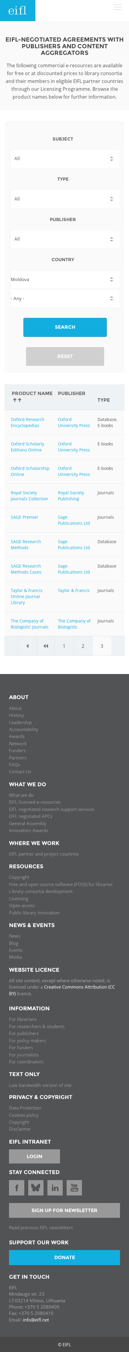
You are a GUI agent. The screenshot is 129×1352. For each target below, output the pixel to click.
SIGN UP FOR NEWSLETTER (65, 1210)
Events (15, 950)
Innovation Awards (28, 830)
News (14, 936)
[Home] (17, 10)
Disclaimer (20, 1129)
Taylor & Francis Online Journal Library (27, 596)
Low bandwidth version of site (40, 1085)
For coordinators (26, 1062)
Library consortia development (41, 891)
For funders (21, 1047)
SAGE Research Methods (26, 544)
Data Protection (25, 1108)
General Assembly (27, 823)
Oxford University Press (74, 422)
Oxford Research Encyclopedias (27, 422)
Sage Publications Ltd (74, 520)
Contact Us (20, 771)
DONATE (64, 1257)
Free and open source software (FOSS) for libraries (60, 884)
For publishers (24, 1033)
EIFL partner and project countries (44, 854)
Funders (17, 750)
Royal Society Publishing (71, 496)
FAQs (14, 764)
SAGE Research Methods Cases (26, 569)
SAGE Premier (24, 517)
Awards (17, 736)
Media (15, 957)
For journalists (24, 1055)
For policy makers (27, 1040)
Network (18, 743)
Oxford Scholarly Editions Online (27, 447)
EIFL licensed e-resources (35, 802)
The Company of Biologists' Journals (30, 624)
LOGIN (34, 1156)
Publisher (63, 219)
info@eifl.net (36, 1320)
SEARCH (65, 327)
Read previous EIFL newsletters (41, 1227)
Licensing (18, 898)
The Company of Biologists (74, 624)
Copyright (19, 877)
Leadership (20, 722)
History (16, 715)
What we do (21, 795)
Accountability (23, 729)
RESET (65, 356)
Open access (22, 905)
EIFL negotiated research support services (51, 809)
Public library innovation (34, 913)
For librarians (23, 1019)
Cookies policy (24, 1115)
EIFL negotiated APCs (30, 816)
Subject (62, 139)
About (15, 708)
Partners (17, 758)
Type (63, 179)
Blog (13, 943)
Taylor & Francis (74, 590)
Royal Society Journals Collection (29, 496)
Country (63, 259)
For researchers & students (36, 1026)
